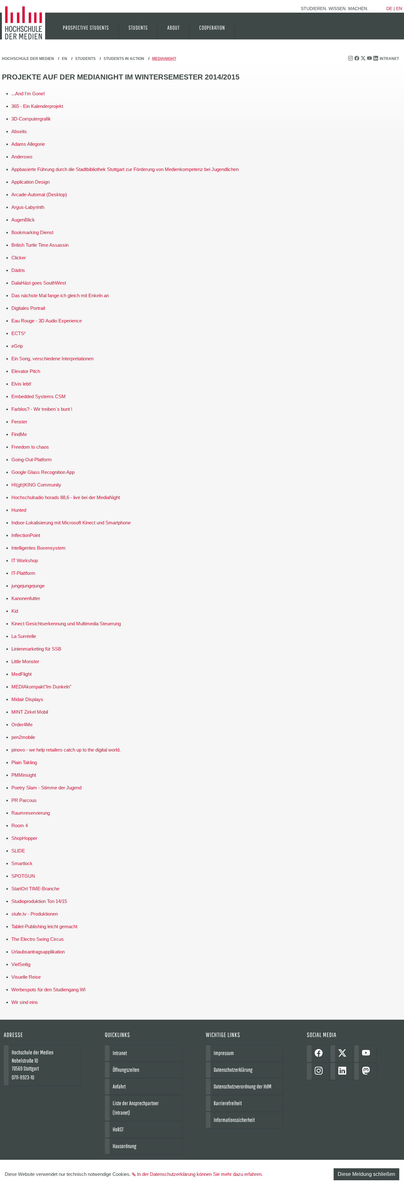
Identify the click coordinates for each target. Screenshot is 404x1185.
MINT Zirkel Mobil (29, 712)
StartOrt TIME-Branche (35, 888)
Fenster (19, 421)
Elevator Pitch (25, 371)
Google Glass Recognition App (42, 472)
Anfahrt (119, 1086)
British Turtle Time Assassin (39, 245)
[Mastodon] (367, 1071)
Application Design (30, 182)
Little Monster (25, 661)
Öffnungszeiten (126, 1069)
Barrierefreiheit (228, 1103)
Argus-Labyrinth (27, 207)
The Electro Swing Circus (37, 939)
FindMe (19, 434)
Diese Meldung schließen (366, 1174)
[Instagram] (320, 1071)
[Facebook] (320, 1053)
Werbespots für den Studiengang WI (48, 989)
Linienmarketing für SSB (36, 648)
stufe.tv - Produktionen (34, 914)
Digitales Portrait (28, 308)
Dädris (18, 270)
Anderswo (21, 156)
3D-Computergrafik (31, 118)
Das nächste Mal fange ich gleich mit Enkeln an (60, 295)
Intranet (389, 58)
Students (85, 58)
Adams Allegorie (28, 144)
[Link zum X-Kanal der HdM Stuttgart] (364, 58)
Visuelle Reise (26, 977)
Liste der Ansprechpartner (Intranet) (136, 1108)
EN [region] (399, 8)
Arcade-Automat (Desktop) (39, 194)
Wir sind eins (24, 1002)
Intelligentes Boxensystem (38, 548)
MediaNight (164, 58)
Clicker (18, 257)
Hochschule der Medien (28, 58)
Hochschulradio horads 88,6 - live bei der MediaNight (65, 497)
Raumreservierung (30, 813)
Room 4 (19, 825)
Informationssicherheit (234, 1120)
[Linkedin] (344, 1071)
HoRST (118, 1129)
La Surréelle (23, 636)
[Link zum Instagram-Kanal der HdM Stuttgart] (351, 58)
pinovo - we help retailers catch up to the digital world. (66, 749)
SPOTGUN (23, 876)
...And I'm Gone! (28, 93)
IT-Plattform (23, 573)
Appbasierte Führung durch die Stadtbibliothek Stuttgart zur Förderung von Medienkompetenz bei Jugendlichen (125, 169)
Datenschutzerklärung (233, 1069)
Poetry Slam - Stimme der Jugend (46, 787)
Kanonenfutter (25, 598)
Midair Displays (27, 699)
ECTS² (18, 333)
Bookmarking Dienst (32, 232)
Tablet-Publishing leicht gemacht (44, 926)
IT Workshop (24, 560)
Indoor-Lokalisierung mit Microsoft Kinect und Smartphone (71, 522)
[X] (344, 1053)
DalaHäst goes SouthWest (38, 283)
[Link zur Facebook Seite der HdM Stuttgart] (357, 58)
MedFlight (21, 674)
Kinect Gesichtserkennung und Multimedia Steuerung (66, 623)
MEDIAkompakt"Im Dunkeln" (41, 686)
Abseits (19, 131)
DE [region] (389, 8)
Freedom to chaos (30, 447)
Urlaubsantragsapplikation (38, 951)
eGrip (17, 346)
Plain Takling (24, 762)
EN (64, 58)
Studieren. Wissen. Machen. (334, 8)
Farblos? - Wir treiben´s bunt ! (41, 409)
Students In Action (124, 58)
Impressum (224, 1053)
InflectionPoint (25, 535)
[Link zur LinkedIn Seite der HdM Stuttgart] (376, 58)
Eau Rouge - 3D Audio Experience (46, 320)
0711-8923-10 (23, 1077)
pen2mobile (23, 737)
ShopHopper (24, 838)
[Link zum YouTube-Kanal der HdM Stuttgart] (370, 58)
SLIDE (18, 850)
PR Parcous (24, 800)
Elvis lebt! (21, 383)
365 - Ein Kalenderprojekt (37, 106)
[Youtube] (367, 1053)
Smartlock (22, 863)
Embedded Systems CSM (38, 396)
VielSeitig (20, 964)
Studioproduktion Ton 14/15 (39, 901)
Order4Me (22, 724)
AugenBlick (23, 219)
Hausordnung (124, 1146)
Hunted (18, 510)
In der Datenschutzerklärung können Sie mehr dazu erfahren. (200, 1174)
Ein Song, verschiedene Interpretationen (52, 358)
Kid (14, 611)
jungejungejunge (28, 585)
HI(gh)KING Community (36, 484)
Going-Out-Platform (31, 459)
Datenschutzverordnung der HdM (242, 1086)
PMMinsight (23, 775)
